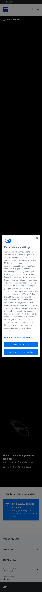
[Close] (37, 238)
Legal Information (24, 337)
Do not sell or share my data (21, 352)
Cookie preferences (21, 344)
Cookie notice (10, 337)
